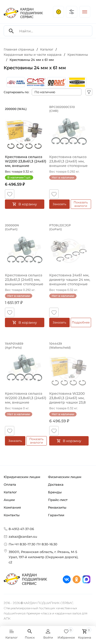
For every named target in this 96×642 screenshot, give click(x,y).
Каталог (10, 492)
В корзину (27, 204)
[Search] (11, 31)
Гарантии (56, 515)
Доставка (56, 484)
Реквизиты (57, 507)
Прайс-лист (57, 500)
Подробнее (81, 322)
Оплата (10, 484)
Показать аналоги (81, 204)
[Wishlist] (9, 194)
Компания (12, 507)
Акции (9, 500)
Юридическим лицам (22, 477)
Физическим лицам (64, 477)
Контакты (11, 515)
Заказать (59, 204)
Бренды (55, 492)
